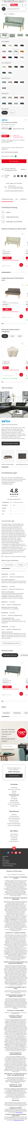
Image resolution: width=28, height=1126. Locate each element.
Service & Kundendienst (14, 804)
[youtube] (20, 852)
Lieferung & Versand (12, 217)
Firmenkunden (14, 806)
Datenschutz (5, 860)
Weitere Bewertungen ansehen (11, 643)
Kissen (12, 336)
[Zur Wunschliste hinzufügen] (25, 120)
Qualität (21, 565)
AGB (3, 858)
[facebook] (8, 852)
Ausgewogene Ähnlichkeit (10, 655)
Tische (5, 336)
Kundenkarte (14, 839)
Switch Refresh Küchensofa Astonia (11, 661)
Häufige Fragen (14, 800)
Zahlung (14, 791)
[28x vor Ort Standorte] (22, 5)
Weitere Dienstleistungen (14, 823)
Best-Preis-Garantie (14, 820)
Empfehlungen (24, 199)
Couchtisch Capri (6, 342)
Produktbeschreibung (7, 199)
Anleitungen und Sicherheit (14, 221)
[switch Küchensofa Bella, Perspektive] (14, 24)
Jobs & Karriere (14, 836)
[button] (3, 4)
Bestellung (14, 787)
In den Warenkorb (14, 161)
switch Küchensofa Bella (8, 232)
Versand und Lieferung (14, 789)
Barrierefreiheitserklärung (9, 864)
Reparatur (14, 796)
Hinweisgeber (5, 862)
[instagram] (16, 852)
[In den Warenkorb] (21, 265)
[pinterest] (12, 852)
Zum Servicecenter (14, 775)
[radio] (14, 502)
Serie (16, 199)
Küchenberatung (14, 816)
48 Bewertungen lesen (18, 128)
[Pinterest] (22, 176)
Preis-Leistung (9, 565)
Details (8, 212)
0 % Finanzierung (14, 802)
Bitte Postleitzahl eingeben (10, 152)
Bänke (4, 707)
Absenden (22, 746)
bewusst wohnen (14, 841)
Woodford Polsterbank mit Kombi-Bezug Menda (12, 284)
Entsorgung (14, 798)
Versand (10, 141)
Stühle (19, 336)
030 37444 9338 (11, 186)
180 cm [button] (12, 112)
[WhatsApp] (15, 176)
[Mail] (25, 176)
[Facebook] (18, 176)
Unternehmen (14, 834)
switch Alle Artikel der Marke (10, 443)
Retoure (14, 793)
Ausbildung (14, 837)
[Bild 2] (12, 35)
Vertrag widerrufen (14, 795)
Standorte (14, 814)
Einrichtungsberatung (14, 818)
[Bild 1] (4, 35)
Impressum (5, 856)
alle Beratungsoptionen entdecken (14, 191)
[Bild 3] (20, 35)
